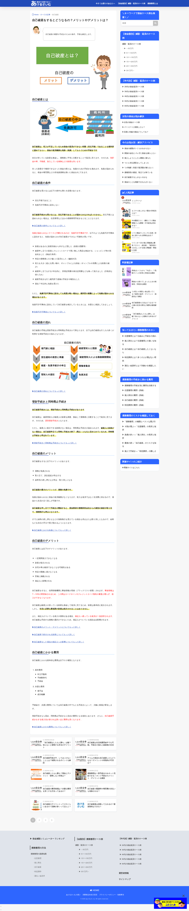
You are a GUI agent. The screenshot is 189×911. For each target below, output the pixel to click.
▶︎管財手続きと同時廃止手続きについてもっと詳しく (54, 442)
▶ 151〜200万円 (130, 61)
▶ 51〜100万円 (130, 53)
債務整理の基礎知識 (38, 853)
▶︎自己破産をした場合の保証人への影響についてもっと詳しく (58, 641)
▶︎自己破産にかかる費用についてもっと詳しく (51, 726)
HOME (95, 890)
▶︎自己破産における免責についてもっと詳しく (51, 530)
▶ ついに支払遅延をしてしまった (135, 162)
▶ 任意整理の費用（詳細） (133, 390)
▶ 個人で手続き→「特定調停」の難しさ (139, 451)
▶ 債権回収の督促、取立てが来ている (137, 172)
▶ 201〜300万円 (130, 66)
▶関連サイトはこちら (131, 467)
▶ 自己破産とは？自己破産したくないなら (139, 351)
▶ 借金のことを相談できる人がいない (137, 182)
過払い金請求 (39, 876)
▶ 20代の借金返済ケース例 (133, 86)
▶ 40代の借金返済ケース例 (133, 96)
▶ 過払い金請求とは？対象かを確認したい (139, 367)
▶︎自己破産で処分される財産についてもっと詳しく (53, 634)
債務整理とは (152, 3)
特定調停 (37, 871)
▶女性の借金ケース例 (131, 122)
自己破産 (37, 867)
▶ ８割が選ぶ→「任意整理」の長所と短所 (139, 428)
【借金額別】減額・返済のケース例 (131, 3)
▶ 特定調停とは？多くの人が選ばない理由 (139, 359)
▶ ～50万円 (128, 48)
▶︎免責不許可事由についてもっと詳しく (49, 311)
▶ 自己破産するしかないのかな (134, 177)
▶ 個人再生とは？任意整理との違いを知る (139, 342)
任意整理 (37, 858)
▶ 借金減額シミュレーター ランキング (47, 838)
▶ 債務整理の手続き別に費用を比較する (139, 385)
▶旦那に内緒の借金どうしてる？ (135, 132)
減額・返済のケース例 (131, 43)
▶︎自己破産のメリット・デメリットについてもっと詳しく (56, 627)
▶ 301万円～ (129, 70)
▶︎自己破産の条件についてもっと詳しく (49, 225)
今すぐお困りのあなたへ (105, 3)
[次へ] (51, 820)
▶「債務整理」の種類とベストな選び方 (139, 421)
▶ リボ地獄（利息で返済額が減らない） (138, 167)
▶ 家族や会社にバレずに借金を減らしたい (139, 153)
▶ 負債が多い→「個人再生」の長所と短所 (139, 436)
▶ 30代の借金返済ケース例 (133, 91)
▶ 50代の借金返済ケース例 (133, 101)
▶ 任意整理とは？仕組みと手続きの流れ (139, 336)
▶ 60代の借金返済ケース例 (133, 106)
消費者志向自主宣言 (90, 894)
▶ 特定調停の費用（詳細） (133, 405)
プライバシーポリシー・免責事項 (111, 894)
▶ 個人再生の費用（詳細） (133, 395)
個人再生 (37, 862)
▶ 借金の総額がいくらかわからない (136, 148)
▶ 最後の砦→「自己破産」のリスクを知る (139, 445)
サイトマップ (125, 879)
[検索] (155, 23)
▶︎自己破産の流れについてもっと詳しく (49, 391)
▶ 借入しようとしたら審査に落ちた (136, 158)
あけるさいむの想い (73, 894)
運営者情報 (124, 873)
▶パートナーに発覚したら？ (133, 127)
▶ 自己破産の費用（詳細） (133, 400)
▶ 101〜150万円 (130, 57)
